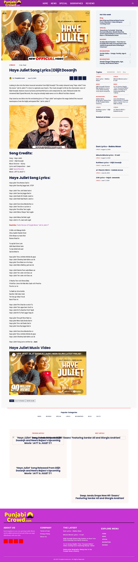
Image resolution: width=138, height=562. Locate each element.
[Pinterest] (80, 78)
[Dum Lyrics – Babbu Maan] (112, 131)
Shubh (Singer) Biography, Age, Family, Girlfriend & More (111, 62)
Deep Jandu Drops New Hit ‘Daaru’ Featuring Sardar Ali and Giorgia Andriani (100, 497)
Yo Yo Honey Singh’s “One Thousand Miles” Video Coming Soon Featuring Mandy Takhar (121, 90)
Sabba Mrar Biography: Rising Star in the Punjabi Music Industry (103, 101)
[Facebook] (116, 3)
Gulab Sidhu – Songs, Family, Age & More (113, 54)
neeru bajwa (31, 401)
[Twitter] (124, 3)
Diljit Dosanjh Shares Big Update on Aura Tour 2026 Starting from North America (103, 89)
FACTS (119, 72)
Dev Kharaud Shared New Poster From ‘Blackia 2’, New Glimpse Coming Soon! (112, 22)
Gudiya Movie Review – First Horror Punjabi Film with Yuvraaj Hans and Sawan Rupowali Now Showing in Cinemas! (113, 44)
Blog (101, 18)
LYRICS (12, 65)
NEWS (98, 84)
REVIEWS (103, 39)
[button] (132, 3)
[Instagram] (120, 3)
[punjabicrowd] (11, 78)
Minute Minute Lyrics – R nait (120, 79)
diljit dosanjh (20, 401)
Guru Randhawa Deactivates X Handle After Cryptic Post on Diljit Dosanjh (120, 101)
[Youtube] (128, 3)
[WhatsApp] (84, 78)
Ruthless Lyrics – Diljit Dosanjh (103, 110)
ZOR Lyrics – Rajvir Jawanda (108, 178)
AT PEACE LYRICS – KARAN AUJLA (119, 110)
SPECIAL (103, 28)
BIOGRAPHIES (105, 51)
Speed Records (19, 169)
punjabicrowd (20, 78)
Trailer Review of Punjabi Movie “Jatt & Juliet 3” (33, 225)
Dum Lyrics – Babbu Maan (102, 79)
